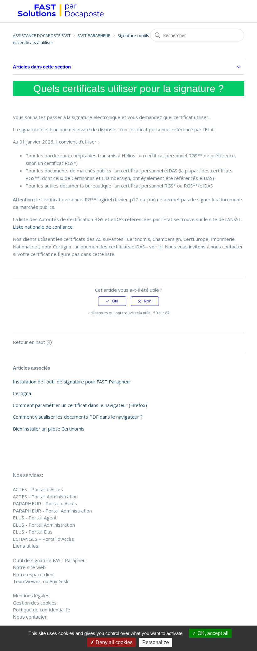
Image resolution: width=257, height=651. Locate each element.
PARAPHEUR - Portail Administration (52, 510)
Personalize (155, 642)
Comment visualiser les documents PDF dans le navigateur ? (78, 417)
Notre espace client (34, 574)
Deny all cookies (113, 642)
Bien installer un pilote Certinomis (49, 429)
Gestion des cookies (35, 602)
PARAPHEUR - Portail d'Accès (45, 503)
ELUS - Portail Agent (35, 517)
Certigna (22, 393)
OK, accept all (212, 633)
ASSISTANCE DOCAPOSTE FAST (42, 35)
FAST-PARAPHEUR (94, 35)
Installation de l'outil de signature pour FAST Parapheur (72, 381)
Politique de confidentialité (41, 609)
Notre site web (29, 567)
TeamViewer (26, 581)
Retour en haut (29, 342)
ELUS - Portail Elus (33, 532)
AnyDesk (59, 581)
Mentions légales (31, 595)
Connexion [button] (227, 11)
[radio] (112, 301)
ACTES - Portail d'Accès (38, 489)
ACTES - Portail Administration (45, 496)
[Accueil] (61, 19)
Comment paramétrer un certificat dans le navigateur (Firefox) (80, 405)
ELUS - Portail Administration (44, 525)
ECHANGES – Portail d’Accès (43, 539)
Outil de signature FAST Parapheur (50, 560)
